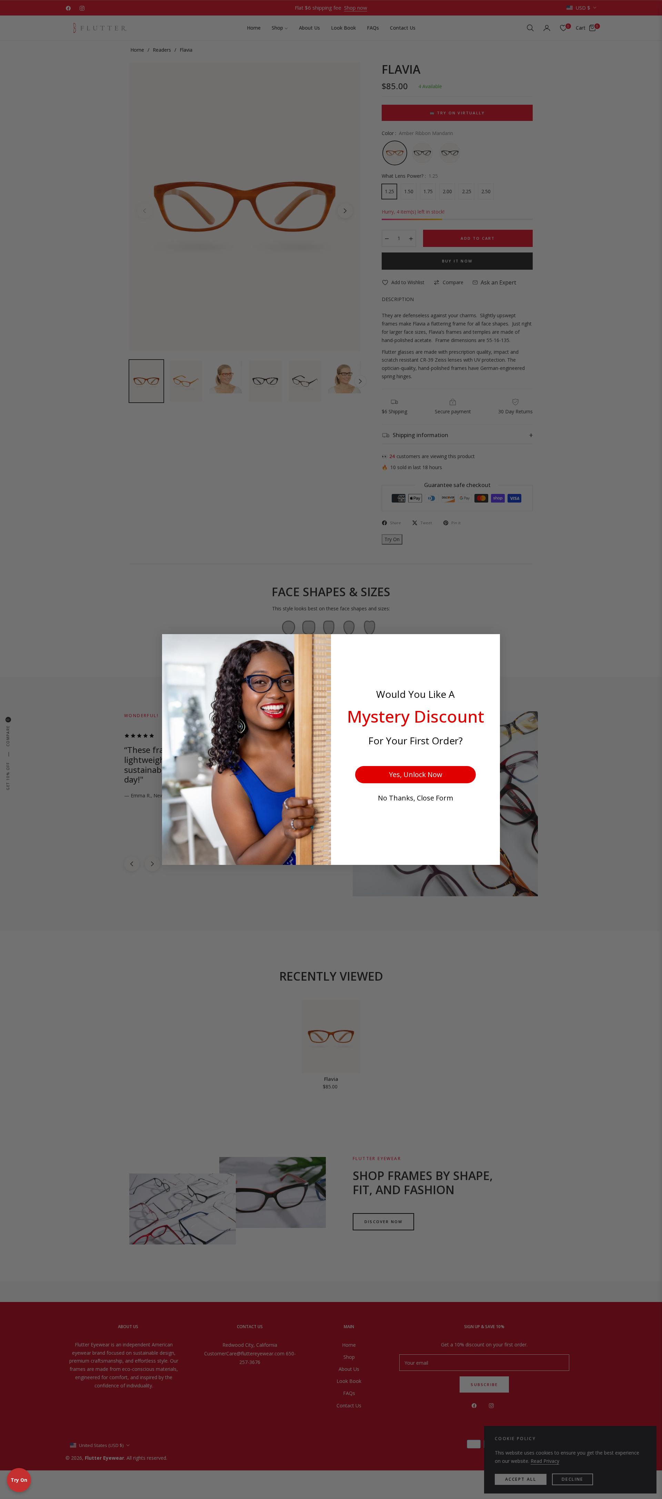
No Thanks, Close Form (415, 798)
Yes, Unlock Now (415, 774)
